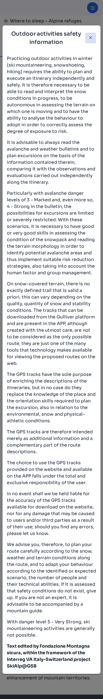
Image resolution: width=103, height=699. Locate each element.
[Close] (90, 38)
